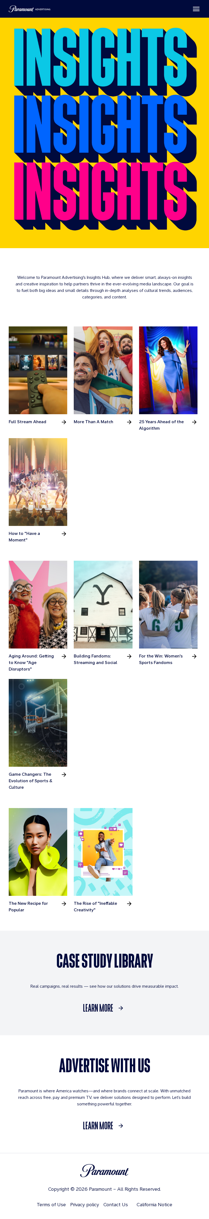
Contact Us (115, 1204)
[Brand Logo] (104, 1170)
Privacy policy (84, 1204)
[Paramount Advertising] (29, 8)
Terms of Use (51, 1204)
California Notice (154, 1204)
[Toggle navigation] (196, 9)
